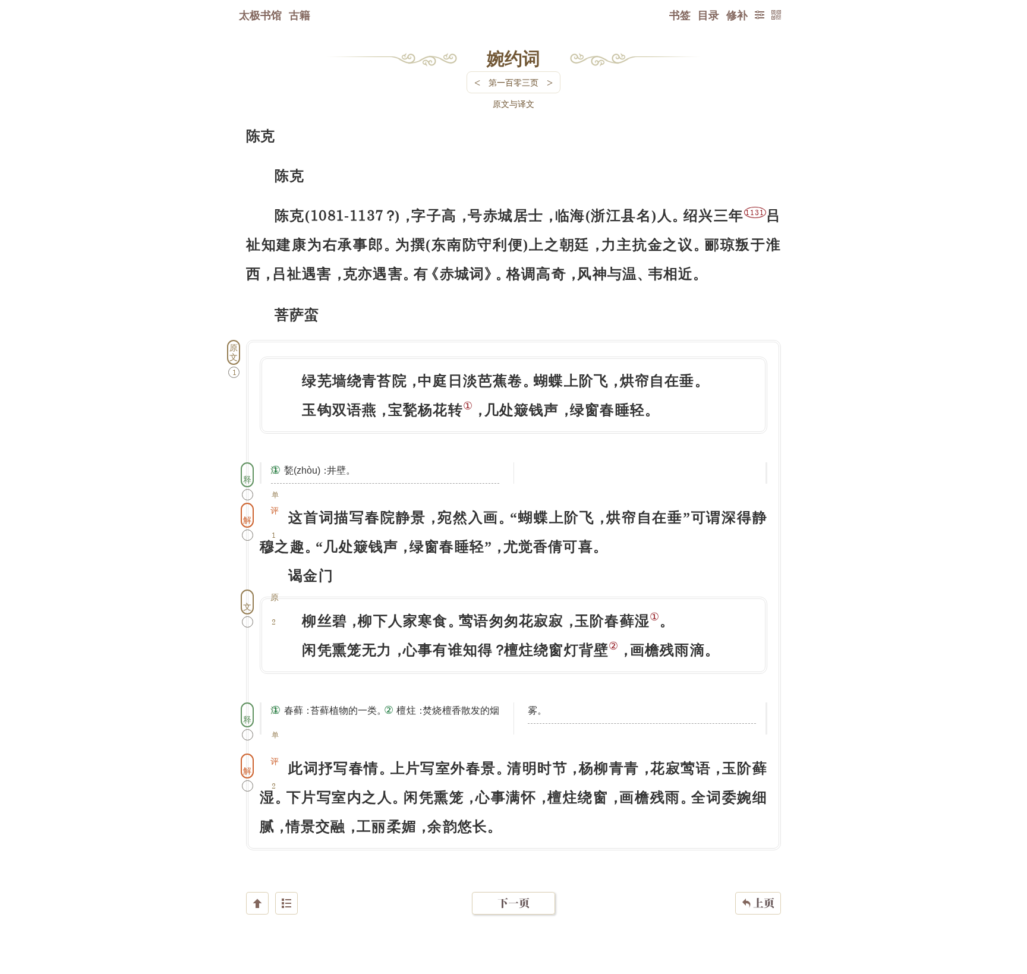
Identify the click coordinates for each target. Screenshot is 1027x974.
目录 (708, 14)
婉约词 (513, 57)
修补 (737, 14)
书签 (680, 14)
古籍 (299, 14)
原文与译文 (513, 103)
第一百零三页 (513, 82)
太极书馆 (260, 14)
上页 (758, 903)
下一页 (513, 903)
